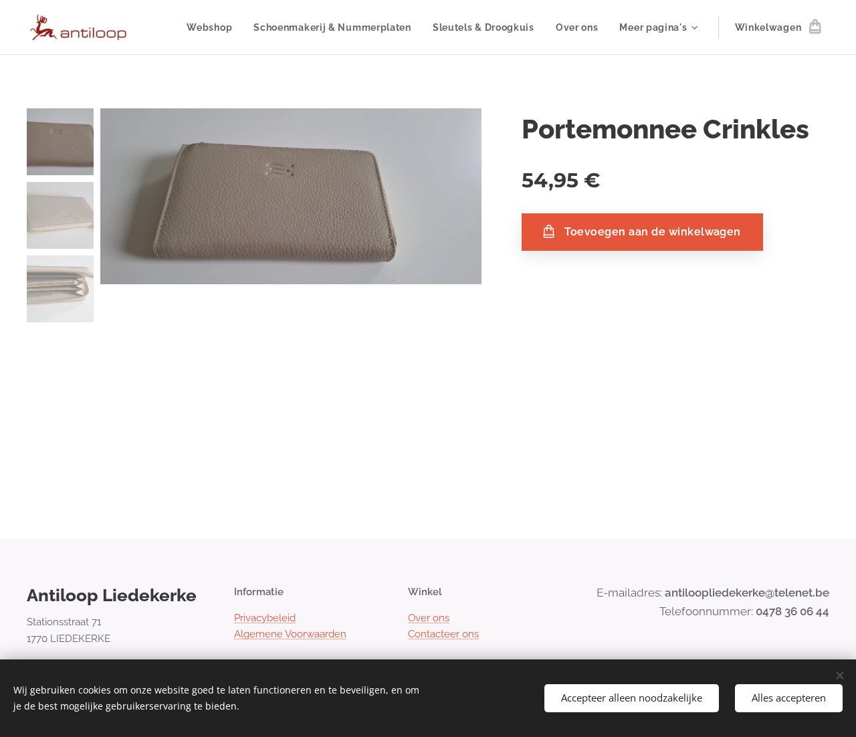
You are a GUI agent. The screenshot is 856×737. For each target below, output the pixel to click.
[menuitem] (213, 27)
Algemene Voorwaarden (290, 634)
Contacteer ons (443, 634)
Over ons (428, 618)
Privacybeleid (265, 618)
